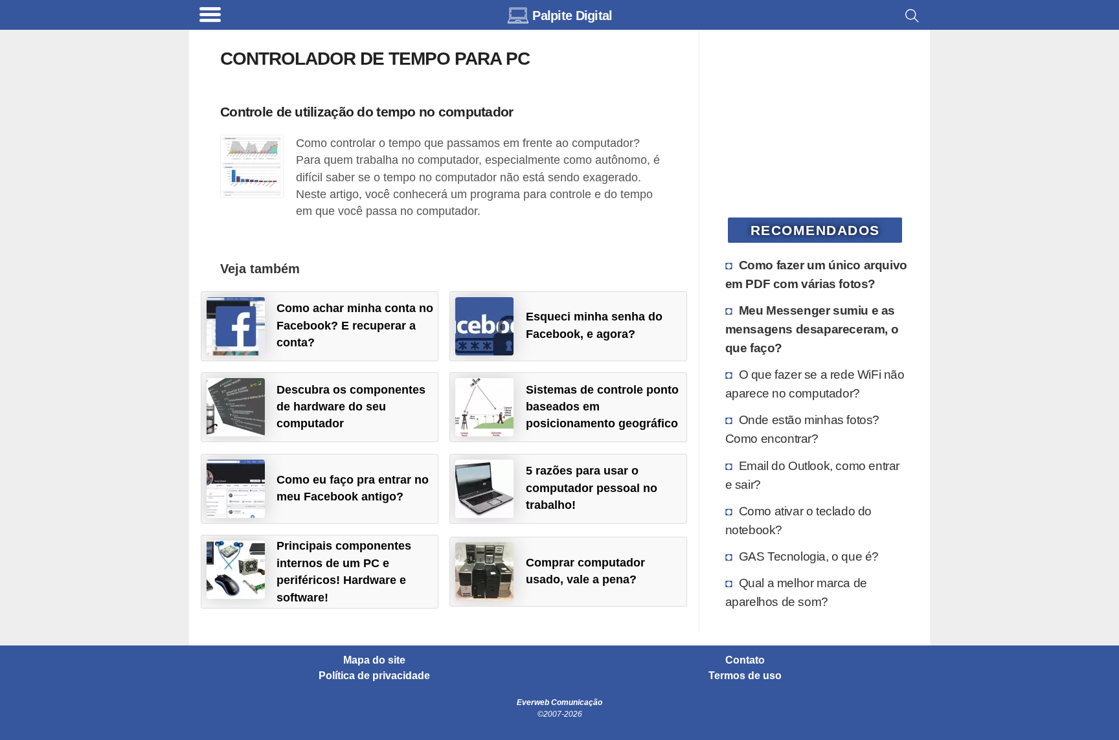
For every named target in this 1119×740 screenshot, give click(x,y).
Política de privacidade (374, 676)
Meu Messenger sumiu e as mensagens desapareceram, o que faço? (812, 329)
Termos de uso (745, 676)
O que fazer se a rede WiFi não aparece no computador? (815, 383)
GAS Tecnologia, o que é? (809, 556)
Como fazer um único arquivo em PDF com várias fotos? (816, 274)
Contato (745, 660)
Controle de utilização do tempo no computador (367, 111)
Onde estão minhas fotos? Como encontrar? (802, 428)
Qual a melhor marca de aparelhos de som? (796, 592)
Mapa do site (374, 660)
